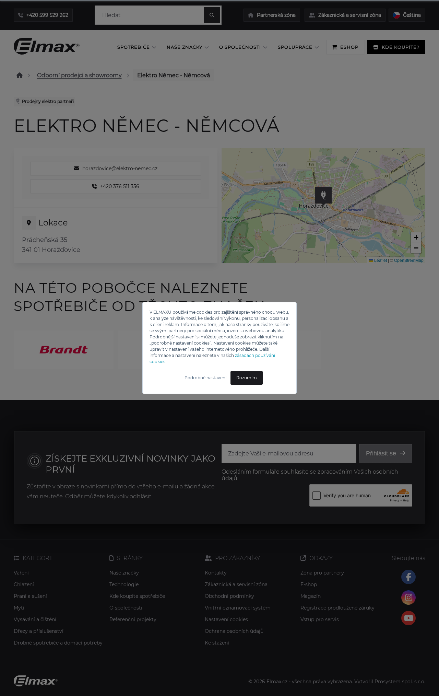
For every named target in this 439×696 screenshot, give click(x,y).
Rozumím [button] (246, 377)
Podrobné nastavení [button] (205, 377)
